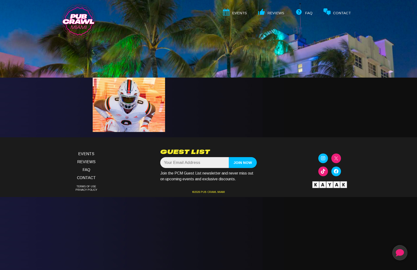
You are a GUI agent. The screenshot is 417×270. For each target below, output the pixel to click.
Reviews (86, 162)
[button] (399, 252)
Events (86, 154)
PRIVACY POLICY (86, 189)
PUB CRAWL (209, 191)
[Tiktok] (323, 171)
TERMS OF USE (86, 186)
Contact (86, 178)
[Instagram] (323, 158)
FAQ (86, 170)
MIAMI (221, 191)
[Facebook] (336, 171)
